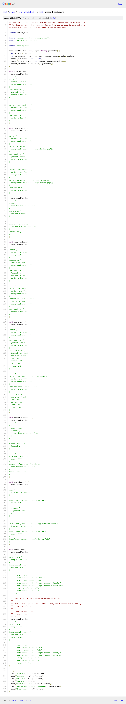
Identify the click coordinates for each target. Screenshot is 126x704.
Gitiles (14, 700)
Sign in (121, 4)
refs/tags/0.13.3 (25, 11)
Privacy (21, 700)
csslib (12, 11)
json (122, 700)
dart (5, 11)
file (53, 18)
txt (115, 700)
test (41, 11)
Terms (28, 700)
